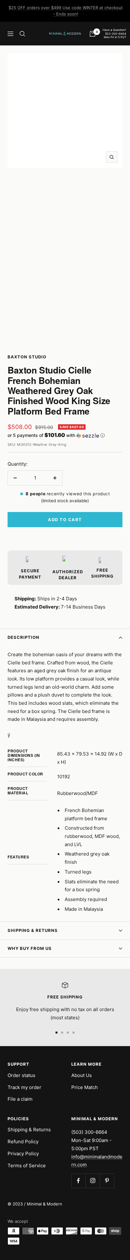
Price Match (84, 1087)
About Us (81, 1075)
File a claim (20, 1099)
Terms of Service (27, 1166)
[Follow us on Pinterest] (107, 1181)
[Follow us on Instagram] (93, 1181)
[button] (65, 435)
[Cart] (92, 34)
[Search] (22, 34)
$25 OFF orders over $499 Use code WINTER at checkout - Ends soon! (66, 10)
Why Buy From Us (30, 948)
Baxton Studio (27, 356)
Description (23, 637)
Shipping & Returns (33, 930)
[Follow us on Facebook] (78, 1181)
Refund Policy (23, 1142)
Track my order (24, 1087)
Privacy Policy (23, 1154)
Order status (21, 1075)
